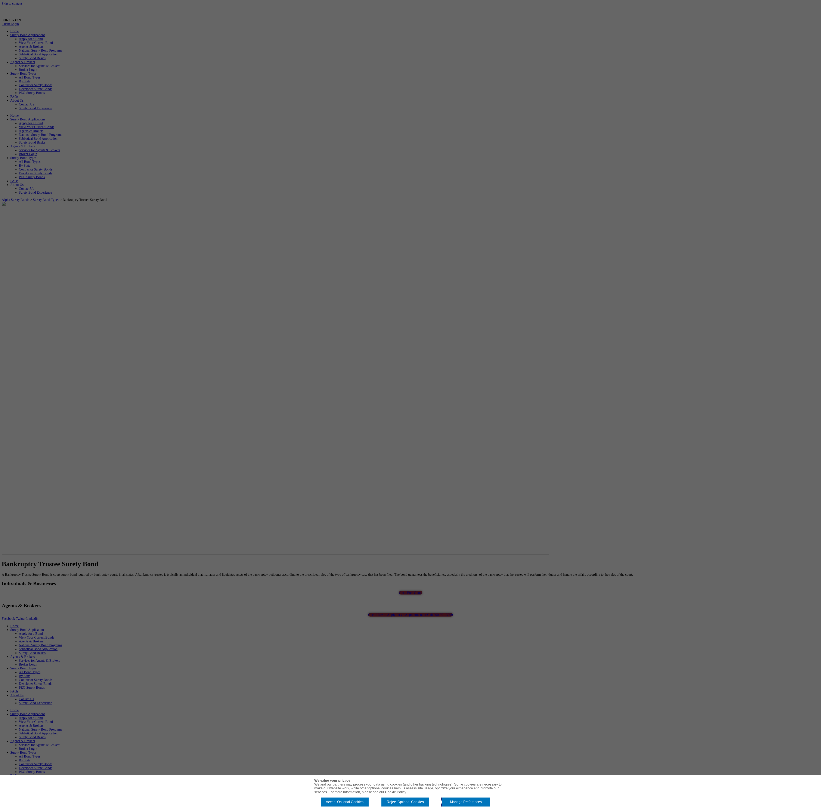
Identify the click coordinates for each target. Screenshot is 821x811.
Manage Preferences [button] (466, 802)
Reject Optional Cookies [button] (405, 802)
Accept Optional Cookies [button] (344, 802)
